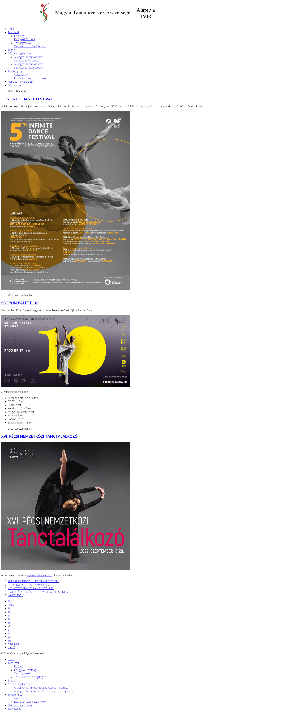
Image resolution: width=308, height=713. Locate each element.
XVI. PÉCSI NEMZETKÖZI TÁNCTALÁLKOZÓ (39, 436)
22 (9, 633)
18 (9, 619)
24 (9, 640)
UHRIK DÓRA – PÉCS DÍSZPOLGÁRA (29, 585)
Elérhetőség (14, 85)
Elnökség (19, 36)
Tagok (11, 50)
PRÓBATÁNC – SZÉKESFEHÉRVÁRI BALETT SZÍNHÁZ (38, 592)
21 (9, 629)
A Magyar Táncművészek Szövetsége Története (28, 58)
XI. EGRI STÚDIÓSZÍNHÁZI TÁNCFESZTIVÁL (33, 581)
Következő (14, 643)
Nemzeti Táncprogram (20, 81)
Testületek (13, 32)
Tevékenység (15, 71)
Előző (11, 605)
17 (9, 615)
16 (9, 612)
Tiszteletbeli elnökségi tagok (30, 46)
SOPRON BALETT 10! (19, 302)
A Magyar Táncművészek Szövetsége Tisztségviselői (29, 65)
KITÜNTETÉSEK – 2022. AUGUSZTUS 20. (31, 588)
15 (9, 608)
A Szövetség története (20, 53)
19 (9, 622)
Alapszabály (21, 74)
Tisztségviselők (22, 43)
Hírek (11, 29)
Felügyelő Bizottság (25, 39)
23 (9, 636)
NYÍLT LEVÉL (15, 595)
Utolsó (11, 647)
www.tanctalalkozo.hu (39, 575)
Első (10, 601)
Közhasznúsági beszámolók (30, 78)
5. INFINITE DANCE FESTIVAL (27, 98)
